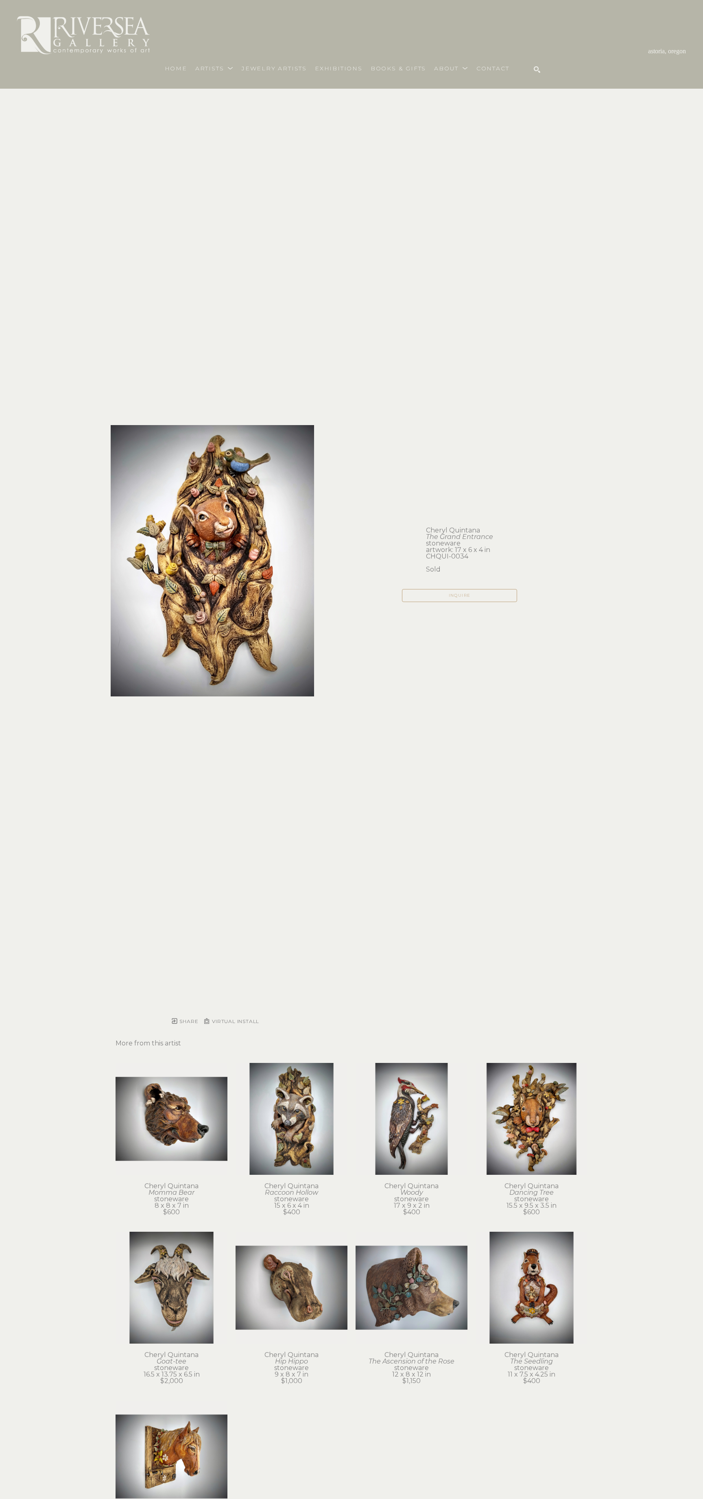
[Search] (537, 69)
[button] (214, 68)
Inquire (460, 595)
